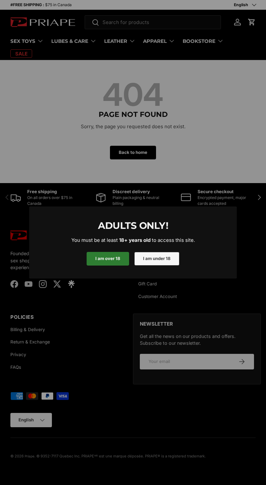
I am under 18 (157, 258)
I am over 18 (107, 258)
